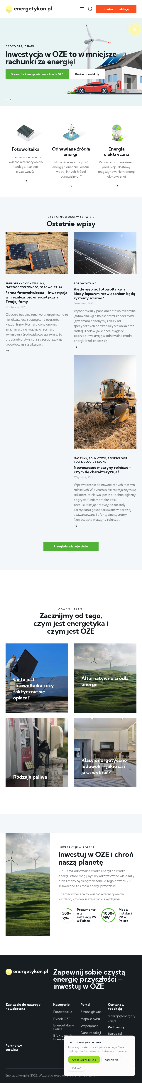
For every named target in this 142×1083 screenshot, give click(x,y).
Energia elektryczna (116, 151)
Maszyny (80, 458)
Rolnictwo (97, 458)
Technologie (117, 458)
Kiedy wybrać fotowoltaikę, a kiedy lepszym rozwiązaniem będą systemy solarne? (104, 293)
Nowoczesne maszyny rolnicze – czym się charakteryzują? (102, 469)
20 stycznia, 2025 (83, 303)
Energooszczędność (22, 287)
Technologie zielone (90, 461)
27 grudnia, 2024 (83, 477)
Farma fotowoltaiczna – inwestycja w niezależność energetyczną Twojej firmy (36, 297)
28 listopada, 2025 (16, 307)
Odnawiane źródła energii (71, 151)
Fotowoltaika (25, 149)
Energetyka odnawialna (25, 283)
